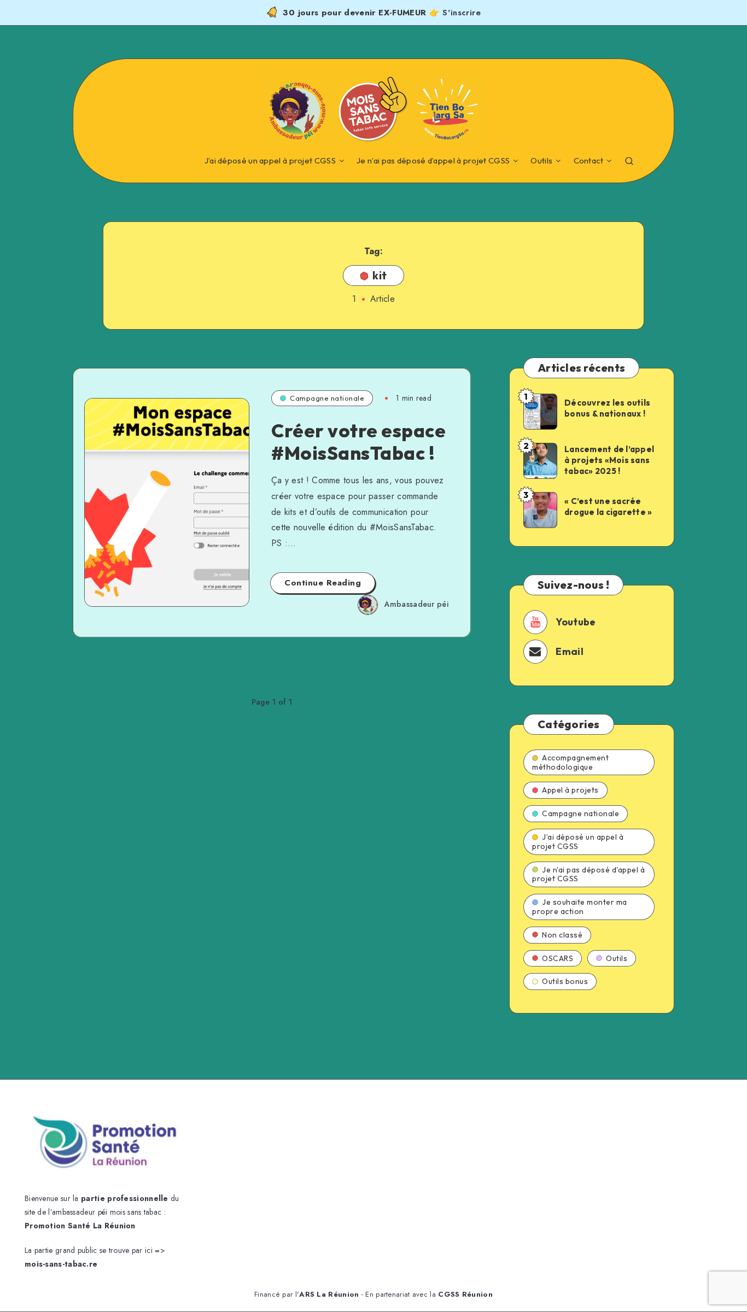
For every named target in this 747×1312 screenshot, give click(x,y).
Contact (589, 161)
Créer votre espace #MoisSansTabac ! (358, 442)
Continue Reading (322, 583)
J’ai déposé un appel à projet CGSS (270, 161)
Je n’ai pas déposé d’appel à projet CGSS (433, 161)
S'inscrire (461, 13)
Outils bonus (565, 981)
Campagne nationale (327, 398)
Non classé (562, 935)
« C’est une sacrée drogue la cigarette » (608, 506)
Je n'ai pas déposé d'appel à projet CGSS (588, 874)
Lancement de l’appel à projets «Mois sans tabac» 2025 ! (609, 460)
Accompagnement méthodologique (570, 762)
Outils (541, 161)
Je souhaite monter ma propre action (579, 906)
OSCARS (557, 958)
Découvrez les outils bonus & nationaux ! (607, 408)
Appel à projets (570, 790)
